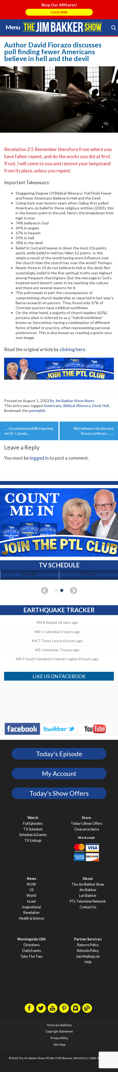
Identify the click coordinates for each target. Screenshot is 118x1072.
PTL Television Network (88, 901)
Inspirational (31, 907)
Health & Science (31, 918)
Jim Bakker (62, 26)
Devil (96, 405)
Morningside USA (31, 939)
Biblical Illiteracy (77, 405)
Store (86, 818)
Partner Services (88, 939)
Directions (32, 945)
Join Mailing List (88, 956)
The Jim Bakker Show (88, 884)
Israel (31, 901)
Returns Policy (88, 945)
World (31, 896)
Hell (105, 405)
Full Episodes (33, 823)
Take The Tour (31, 956)
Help (88, 962)
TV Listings (32, 840)
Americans (53, 405)
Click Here (59, 12)
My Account (59, 773)
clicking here (72, 349)
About (88, 879)
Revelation (31, 913)
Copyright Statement (59, 1031)
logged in (39, 458)
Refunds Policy (88, 951)
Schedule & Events (33, 835)
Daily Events (31, 951)
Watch (32, 818)
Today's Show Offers (59, 793)
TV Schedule (33, 829)
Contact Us (88, 907)
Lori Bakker (88, 896)
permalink (37, 410)
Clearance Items (86, 829)
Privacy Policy (59, 1038)
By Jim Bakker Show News (72, 400)
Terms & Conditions (59, 1025)
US (31, 890)
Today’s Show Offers (86, 823)
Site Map (59, 1044)
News (31, 879)
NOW (31, 884)
